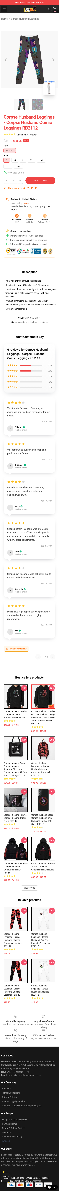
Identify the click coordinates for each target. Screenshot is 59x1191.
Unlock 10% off (6, 1177)
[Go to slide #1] (21, 104)
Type (6, 145)
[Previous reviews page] (38, 657)
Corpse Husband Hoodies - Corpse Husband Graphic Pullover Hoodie (43, 866)
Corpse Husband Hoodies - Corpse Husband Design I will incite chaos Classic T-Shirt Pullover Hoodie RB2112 (43, 717)
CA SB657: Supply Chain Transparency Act (22, 1105)
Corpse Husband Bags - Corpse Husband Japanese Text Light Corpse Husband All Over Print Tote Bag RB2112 (15, 769)
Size (6, 155)
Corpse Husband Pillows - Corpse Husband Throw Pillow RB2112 (16, 818)
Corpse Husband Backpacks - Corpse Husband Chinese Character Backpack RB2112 (40, 769)
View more (29, 888)
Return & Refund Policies (13, 1128)
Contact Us (7, 1132)
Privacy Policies (9, 1097)
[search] (50, 9)
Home (4, 18)
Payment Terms (9, 1124)
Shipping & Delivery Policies (14, 1119)
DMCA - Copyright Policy (13, 1101)
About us (6, 1088)
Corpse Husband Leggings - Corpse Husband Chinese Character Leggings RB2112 (13, 940)
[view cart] (55, 9)
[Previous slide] (6, 60)
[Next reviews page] (52, 657)
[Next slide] (53, 60)
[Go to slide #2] (37, 104)
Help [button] (53, 1187)
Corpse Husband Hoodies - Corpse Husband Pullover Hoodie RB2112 (16, 714)
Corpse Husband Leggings (25, 18)
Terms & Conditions (11, 1093)
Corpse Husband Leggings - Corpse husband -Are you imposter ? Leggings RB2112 (40, 940)
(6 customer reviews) (27, 134)
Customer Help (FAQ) (12, 1136)
